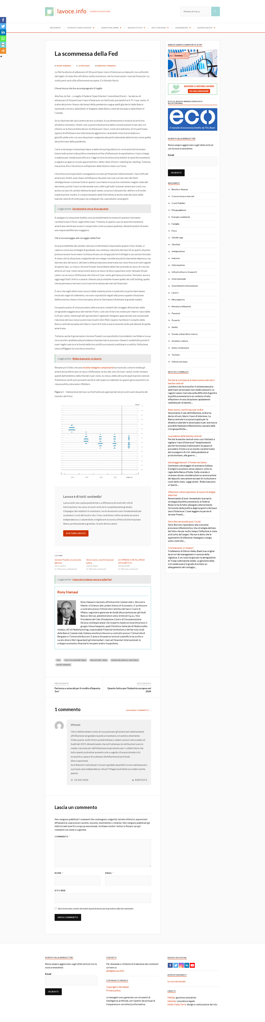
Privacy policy (113, 990)
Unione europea (179, 361)
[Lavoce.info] (67, 11)
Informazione (178, 265)
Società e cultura (180, 341)
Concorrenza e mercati (183, 196)
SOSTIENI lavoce (76, 533)
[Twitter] (3, 26)
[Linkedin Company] (186, 965)
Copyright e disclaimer (117, 987)
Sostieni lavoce (204, 28)
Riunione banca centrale (124, 660)
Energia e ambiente (181, 217)
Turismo (176, 354)
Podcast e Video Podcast (79, 28)
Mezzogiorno (178, 299)
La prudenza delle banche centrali (185, 436)
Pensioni (176, 313)
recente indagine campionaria (98, 367)
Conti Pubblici (178, 203)
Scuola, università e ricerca (185, 334)
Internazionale (179, 279)
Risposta (141, 780)
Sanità (175, 327)
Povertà (176, 320)
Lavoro (175, 292)
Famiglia (175, 224)
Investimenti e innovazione (185, 285)
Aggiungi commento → (138, 710)
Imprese (176, 258)
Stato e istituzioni (180, 347)
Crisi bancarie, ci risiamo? (181, 547)
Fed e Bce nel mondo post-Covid (184, 521)
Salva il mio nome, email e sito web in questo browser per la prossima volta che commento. (96, 908)
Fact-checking (159, 28)
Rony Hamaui (64, 66)
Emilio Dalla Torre (176, 1004)
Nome (59, 873)
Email (109, 873)
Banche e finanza (106, 66)
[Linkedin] (3, 32)
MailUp (171, 997)
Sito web (60, 890)
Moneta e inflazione (181, 306)
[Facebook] (3, 20)
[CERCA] (215, 11)
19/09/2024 (84, 66)
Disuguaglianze (179, 210)
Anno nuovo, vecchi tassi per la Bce (185, 409)
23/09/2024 (81, 780)
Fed (58, 660)
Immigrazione (178, 251)
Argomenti (55, 28)
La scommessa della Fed (86, 53)
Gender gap (177, 237)
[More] (3, 51)
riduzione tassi (98, 660)
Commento (62, 836)
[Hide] (1, 56)
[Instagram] (181, 965)
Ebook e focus (135, 28)
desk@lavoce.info (115, 970)
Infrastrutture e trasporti (184, 272)
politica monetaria (75, 660)
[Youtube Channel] (192, 965)
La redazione (181, 28)
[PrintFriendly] (3, 45)
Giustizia (176, 244)
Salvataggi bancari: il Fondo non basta (187, 462)
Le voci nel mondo (176, 981)
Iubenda (171, 1001)
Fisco (174, 230)
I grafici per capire (110, 28)
